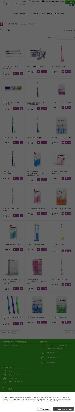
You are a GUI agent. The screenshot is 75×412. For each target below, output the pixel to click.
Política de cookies (7, 403)
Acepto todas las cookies (63, 408)
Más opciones (44, 408)
